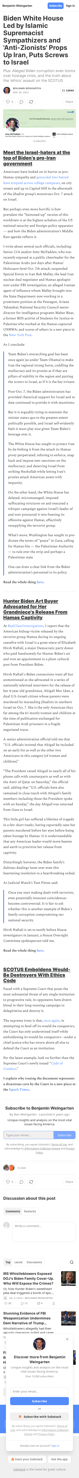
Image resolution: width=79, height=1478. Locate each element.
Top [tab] (8, 1262)
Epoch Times (19, 1089)
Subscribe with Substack (42, 1416)
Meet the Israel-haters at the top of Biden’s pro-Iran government (36, 157)
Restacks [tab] (30, 1211)
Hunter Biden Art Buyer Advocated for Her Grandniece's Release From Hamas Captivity (35, 609)
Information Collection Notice (42, 1148)
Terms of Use (59, 1144)
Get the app (59, 1459)
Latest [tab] (18, 1262)
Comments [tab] (13, 1211)
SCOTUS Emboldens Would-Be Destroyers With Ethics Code (36, 974)
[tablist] (20, 1211)
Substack (19, 1469)
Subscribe (55, 6)
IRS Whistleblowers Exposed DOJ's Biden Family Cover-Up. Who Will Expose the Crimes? (28, 1278)
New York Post (20, 335)
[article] (39, 1288)
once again (52, 1020)
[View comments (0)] (21, 102)
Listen (70, 90)
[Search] (72, 1262)
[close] (67, 1339)
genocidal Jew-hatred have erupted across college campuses (36, 180)
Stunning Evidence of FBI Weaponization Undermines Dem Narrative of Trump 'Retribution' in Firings (27, 1318)
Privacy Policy (46, 1434)
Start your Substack (29, 1459)
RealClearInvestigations (26, 626)
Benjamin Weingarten (27, 88)
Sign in (70, 6)
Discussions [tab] (34, 1262)
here (40, 582)
